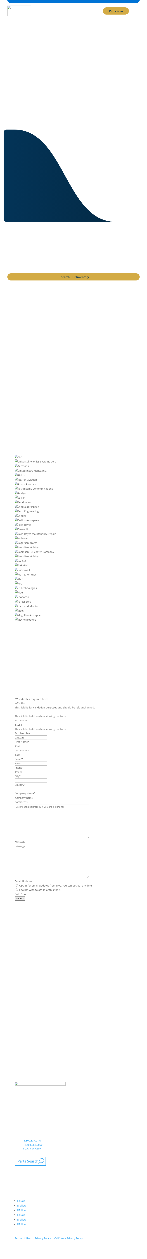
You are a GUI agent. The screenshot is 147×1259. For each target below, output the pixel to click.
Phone (19, 767)
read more (73, 315)
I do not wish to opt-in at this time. (40, 890)
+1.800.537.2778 (32, 1140)
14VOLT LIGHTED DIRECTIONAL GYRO (73, 302)
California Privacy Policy (68, 1238)
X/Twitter (20, 703)
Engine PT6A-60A (73, 338)
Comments (21, 802)
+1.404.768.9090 (32, 1145)
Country (20, 784)
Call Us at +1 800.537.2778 (69, 113)
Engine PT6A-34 (73, 385)
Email (19, 759)
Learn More (27, 966)
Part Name (21, 720)
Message (20, 841)
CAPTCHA (20, 894)
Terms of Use (22, 1238)
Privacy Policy (43, 1238)
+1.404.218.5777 (31, 1149)
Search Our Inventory (75, 277)
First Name (22, 742)
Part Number (22, 733)
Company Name (25, 793)
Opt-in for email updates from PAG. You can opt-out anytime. (56, 885)
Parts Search (117, 11)
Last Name (22, 750)
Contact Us (72, 97)
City (18, 776)
